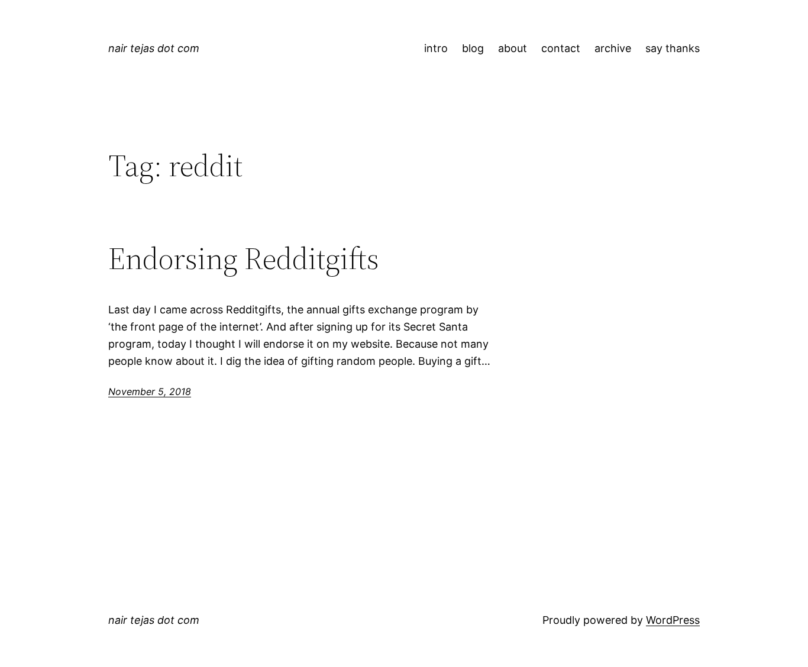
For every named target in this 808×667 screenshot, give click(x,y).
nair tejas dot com (153, 48)
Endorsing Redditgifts (243, 258)
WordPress (673, 620)
